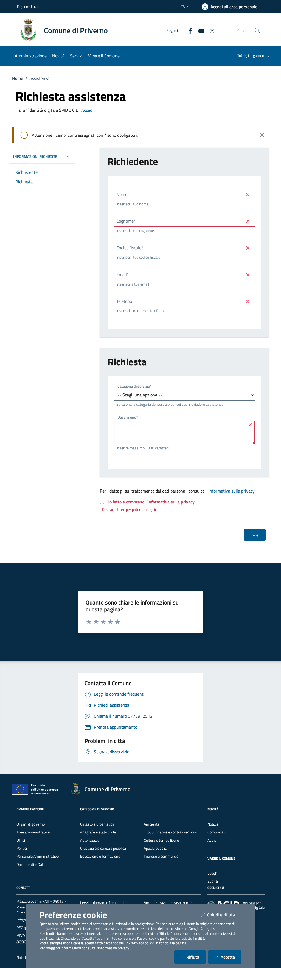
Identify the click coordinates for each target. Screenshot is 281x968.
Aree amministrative (33, 832)
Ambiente (151, 824)
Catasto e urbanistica (97, 824)
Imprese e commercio (161, 856)
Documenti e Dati (30, 864)
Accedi (87, 110)
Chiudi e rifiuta (224, 914)
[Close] (262, 135)
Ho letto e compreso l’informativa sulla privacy (150, 502)
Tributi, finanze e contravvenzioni (170, 832)
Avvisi (212, 840)
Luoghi (212, 873)
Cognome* (126, 221)
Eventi (212, 881)
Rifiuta (196, 956)
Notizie (212, 824)
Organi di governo (30, 824)
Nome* (122, 194)
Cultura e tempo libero (161, 840)
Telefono (124, 301)
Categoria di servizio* (134, 386)
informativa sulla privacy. (232, 491)
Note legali (24, 958)
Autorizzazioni (91, 840)
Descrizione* (127, 418)
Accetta (231, 956)
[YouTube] (198, 30)
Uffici (20, 840)
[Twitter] (209, 30)
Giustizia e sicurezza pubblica (103, 848)
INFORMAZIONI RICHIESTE (35, 156)
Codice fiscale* (129, 247)
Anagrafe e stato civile (98, 832)
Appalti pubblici (155, 848)
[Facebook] (187, 30)
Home (17, 78)
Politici (21, 848)
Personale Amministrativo (37, 856)
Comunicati (216, 832)
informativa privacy (113, 948)
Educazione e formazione (100, 856)
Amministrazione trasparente (168, 903)
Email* (122, 274)
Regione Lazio (28, 6)
